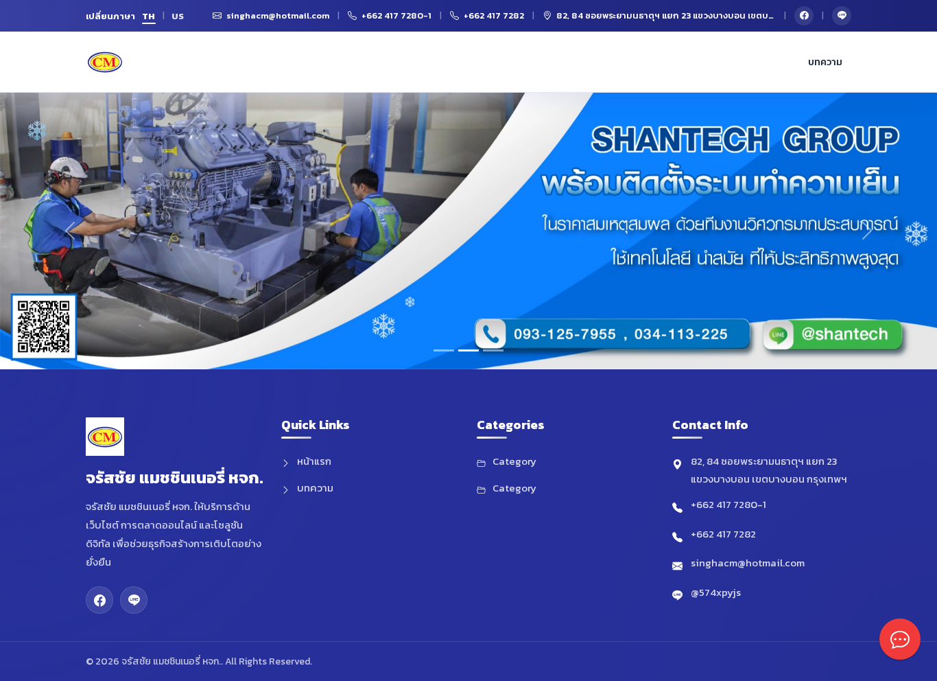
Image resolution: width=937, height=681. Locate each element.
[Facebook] (804, 15)
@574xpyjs (716, 592)
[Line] (841, 15)
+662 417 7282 (723, 534)
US (178, 16)
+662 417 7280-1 (728, 504)
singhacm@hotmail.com (748, 562)
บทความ (825, 62)
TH (149, 16)
